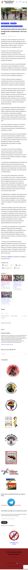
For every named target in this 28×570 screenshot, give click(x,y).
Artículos (13, 23)
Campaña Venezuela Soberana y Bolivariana (12, 26)
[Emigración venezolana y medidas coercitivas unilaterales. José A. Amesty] (6, 278)
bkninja (20, 563)
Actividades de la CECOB (14, 543)
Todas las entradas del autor (7, 344)
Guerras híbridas (14, 315)
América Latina (5, 23)
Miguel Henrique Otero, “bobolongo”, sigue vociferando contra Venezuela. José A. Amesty (18, 284)
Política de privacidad (14, 566)
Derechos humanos (5, 315)
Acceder (20, 1)
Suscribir (4, 522)
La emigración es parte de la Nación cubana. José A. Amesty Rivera (6, 300)
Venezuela (3, 317)
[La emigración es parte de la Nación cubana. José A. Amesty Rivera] (6, 295)
